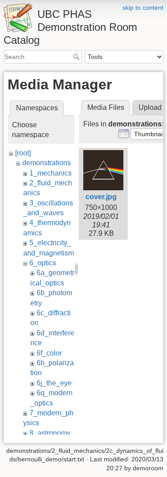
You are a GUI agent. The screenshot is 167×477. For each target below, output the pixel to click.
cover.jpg (101, 197)
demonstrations (46, 163)
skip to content (142, 7)
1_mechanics (50, 173)
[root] (23, 153)
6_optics (42, 263)
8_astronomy (49, 433)
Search (77, 57)
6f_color (49, 353)
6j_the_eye (54, 383)
